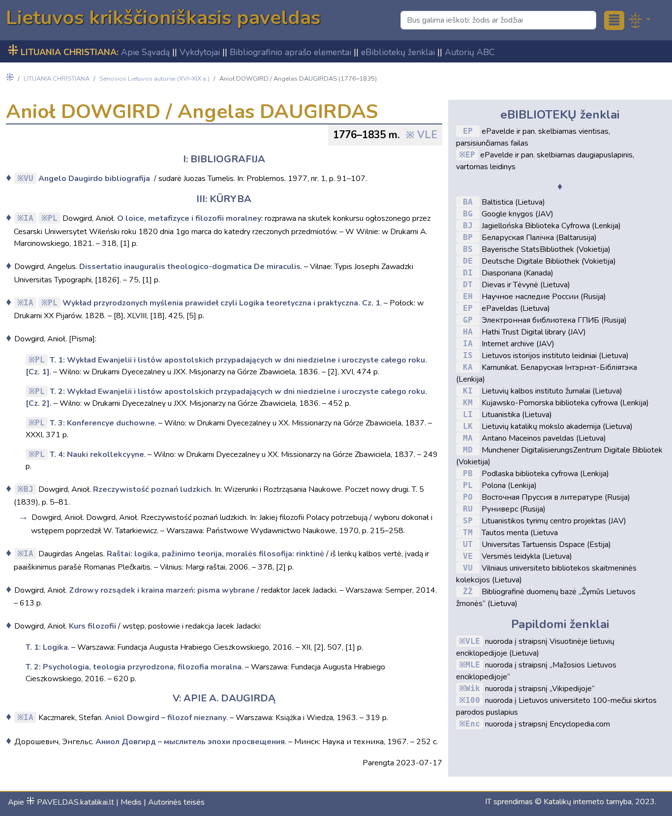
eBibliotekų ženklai (398, 52)
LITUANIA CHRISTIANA (57, 78)
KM (468, 402)
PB (468, 473)
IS (468, 355)
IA (28, 218)
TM (468, 532)
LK (468, 426)
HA (468, 331)
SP (468, 520)
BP (468, 237)
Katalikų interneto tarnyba (588, 801)
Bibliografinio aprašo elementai (290, 52)
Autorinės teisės (176, 802)
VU (28, 178)
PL (53, 218)
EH (468, 296)
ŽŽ (468, 591)
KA (468, 367)
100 (472, 700)
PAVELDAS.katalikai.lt (70, 802)
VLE (427, 135)
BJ (28, 489)
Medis (131, 802)
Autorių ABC (469, 52)
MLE (472, 664)
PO (468, 497)
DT (468, 284)
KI (468, 390)
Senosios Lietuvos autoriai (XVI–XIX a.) (154, 78)
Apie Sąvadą (145, 52)
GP (468, 320)
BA (468, 202)
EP (468, 131)
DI (468, 272)
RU (468, 509)
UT (468, 544)
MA (468, 438)
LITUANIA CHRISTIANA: (63, 52)
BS (468, 249)
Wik (472, 688)
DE (468, 261)
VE (468, 556)
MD (468, 449)
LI (468, 414)
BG (468, 213)
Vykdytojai (200, 52)
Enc (472, 723)
